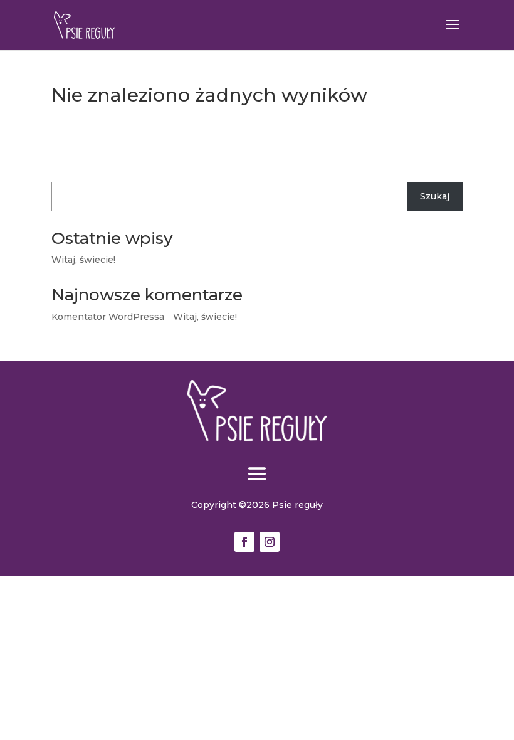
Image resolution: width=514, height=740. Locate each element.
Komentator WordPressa (107, 316)
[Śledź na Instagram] (270, 542)
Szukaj (66, 174)
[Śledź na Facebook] (244, 542)
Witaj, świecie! (83, 259)
